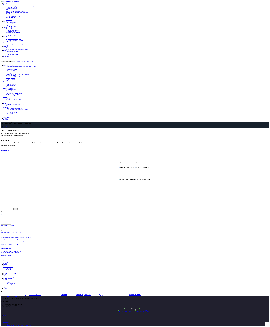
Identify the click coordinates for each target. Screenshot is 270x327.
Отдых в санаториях (11, 18)
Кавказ (2, 225)
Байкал (10, 294)
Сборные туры (73, 294)
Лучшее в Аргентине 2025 (12, 31)
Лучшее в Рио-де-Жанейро (12, 30)
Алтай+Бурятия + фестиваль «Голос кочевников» (18, 13)
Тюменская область (24, 245)
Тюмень (87, 294)
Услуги (8, 45)
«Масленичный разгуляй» (6, 248)
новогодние (118, 294)
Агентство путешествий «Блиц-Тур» (15, 44)
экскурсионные (135, 295)
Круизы (5, 36)
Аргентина (8, 268)
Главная (5, 3)
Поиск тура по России (11, 22)
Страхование (6, 322)
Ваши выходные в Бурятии (12, 7)
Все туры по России (11, 23)
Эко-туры (97, 294)
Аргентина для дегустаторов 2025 (14, 32)
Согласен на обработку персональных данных (17, 49)
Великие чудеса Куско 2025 (12, 34)
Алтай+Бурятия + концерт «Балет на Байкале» (17, 12)
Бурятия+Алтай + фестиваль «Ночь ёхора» (16, 11)
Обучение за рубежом (16, 232)
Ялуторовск (102, 295)
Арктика (8, 282)
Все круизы (9, 37)
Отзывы (5, 50)
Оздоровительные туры (9, 277)
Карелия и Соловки (11, 26)
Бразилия (8, 269)
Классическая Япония (11, 15)
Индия (5, 263)
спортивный (126, 294)
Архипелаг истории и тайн (6, 255)
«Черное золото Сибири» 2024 (13, 16)
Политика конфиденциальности (14, 47)
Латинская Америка (8, 27)
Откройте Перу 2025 (11, 35)
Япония (5, 288)
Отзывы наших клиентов (12, 51)
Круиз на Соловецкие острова (13, 39)
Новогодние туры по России (10, 273)
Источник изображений (12, 54)
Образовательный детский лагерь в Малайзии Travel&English (21, 6)
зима (114, 295)
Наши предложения (8, 4)
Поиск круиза (9, 41)
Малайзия (44, 294)
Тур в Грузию (3, 228)
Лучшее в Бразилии (11, 28)
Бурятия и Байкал (10, 25)
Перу (7, 270)
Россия (5, 21)
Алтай (7, 281)
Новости (17, 252)
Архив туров (9, 20)
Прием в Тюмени (15, 245)
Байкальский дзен (10, 9)
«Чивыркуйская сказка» (12, 8)
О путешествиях (10, 53)
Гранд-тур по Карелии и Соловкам (14, 40)
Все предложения (10, 17)
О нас (4, 42)
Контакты (5, 46)
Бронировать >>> (5, 150)
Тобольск (79, 295)
